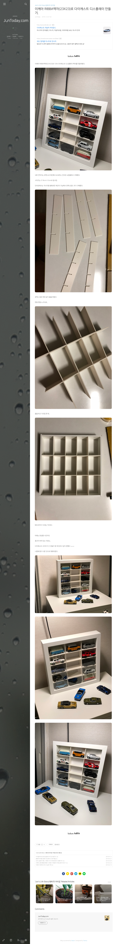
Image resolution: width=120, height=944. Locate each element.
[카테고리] (4, 4)
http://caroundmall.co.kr (44, 25)
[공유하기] (42, 844)
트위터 (75, 873)
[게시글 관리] (44, 844)
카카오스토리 (67, 873)
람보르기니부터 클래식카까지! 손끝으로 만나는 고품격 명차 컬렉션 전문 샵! (60, 44)
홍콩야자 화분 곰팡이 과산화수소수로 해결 (46, 858)
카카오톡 (79, 873)
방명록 (14, 36)
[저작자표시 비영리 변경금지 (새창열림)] (57, 844)
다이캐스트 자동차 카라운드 (46, 28)
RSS (18, 940)
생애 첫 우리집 (48, 852)
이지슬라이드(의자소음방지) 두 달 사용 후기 (46, 856)
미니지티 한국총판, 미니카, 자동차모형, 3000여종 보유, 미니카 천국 (58, 30)
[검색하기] (26, 4)
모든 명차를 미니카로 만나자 (46, 41)
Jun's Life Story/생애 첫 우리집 (45, 5)
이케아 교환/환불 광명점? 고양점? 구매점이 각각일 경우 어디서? (51, 863)
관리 (26, 940)
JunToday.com (16, 20)
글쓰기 (4, 940)
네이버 (84, 873)
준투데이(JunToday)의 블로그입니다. (48, 919)
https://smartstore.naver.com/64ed (47, 38)
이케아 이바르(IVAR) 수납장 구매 (43, 865)
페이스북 (63, 873)
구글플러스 (71, 873)
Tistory (85, 940)
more (109, 882)
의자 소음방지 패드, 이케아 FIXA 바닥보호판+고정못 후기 (49, 860)
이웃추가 (20, 36)
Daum (73, 940)
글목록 (8, 36)
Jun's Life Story (40, 852)
